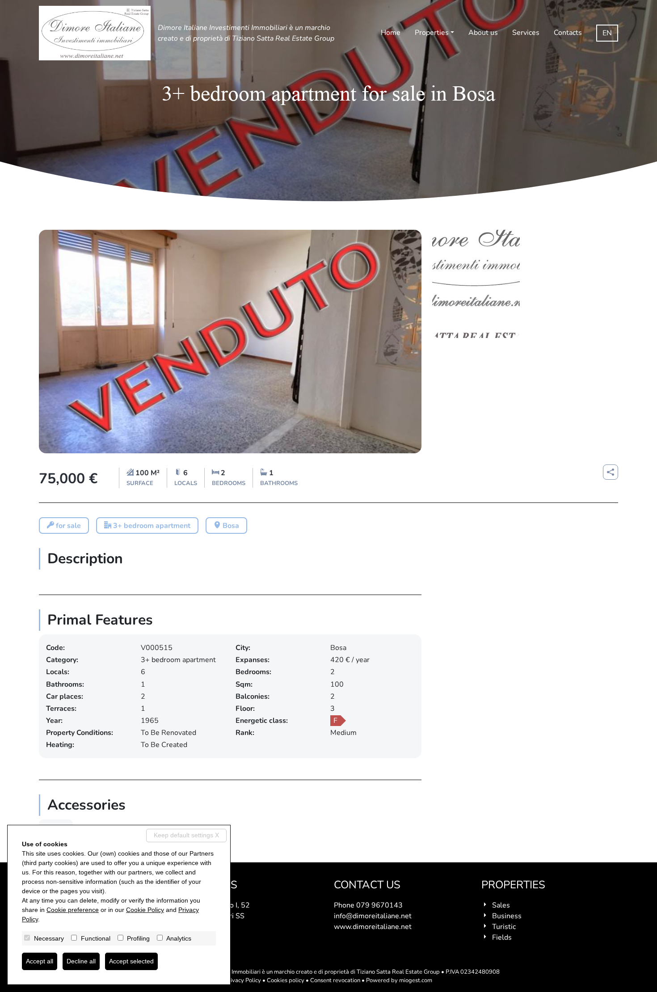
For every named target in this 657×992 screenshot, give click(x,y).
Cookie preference (72, 909)
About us (483, 33)
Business (507, 916)
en (607, 33)
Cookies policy (285, 980)
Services (525, 33)
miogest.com (415, 980)
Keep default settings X (186, 835)
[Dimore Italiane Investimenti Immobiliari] (95, 33)
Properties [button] (432, 33)
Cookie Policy (145, 909)
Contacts (568, 33)
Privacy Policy (243, 980)
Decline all (81, 961)
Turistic (504, 927)
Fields (502, 937)
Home (390, 33)
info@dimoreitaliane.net (373, 916)
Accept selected (131, 961)
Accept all (39, 961)
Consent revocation (335, 980)
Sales (501, 905)
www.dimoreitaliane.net (373, 927)
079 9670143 (379, 905)
